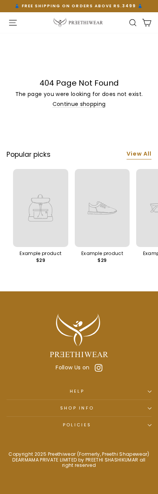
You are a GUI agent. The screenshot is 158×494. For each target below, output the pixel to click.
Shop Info (77, 408)
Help (77, 391)
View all (139, 154)
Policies (77, 425)
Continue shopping (79, 104)
